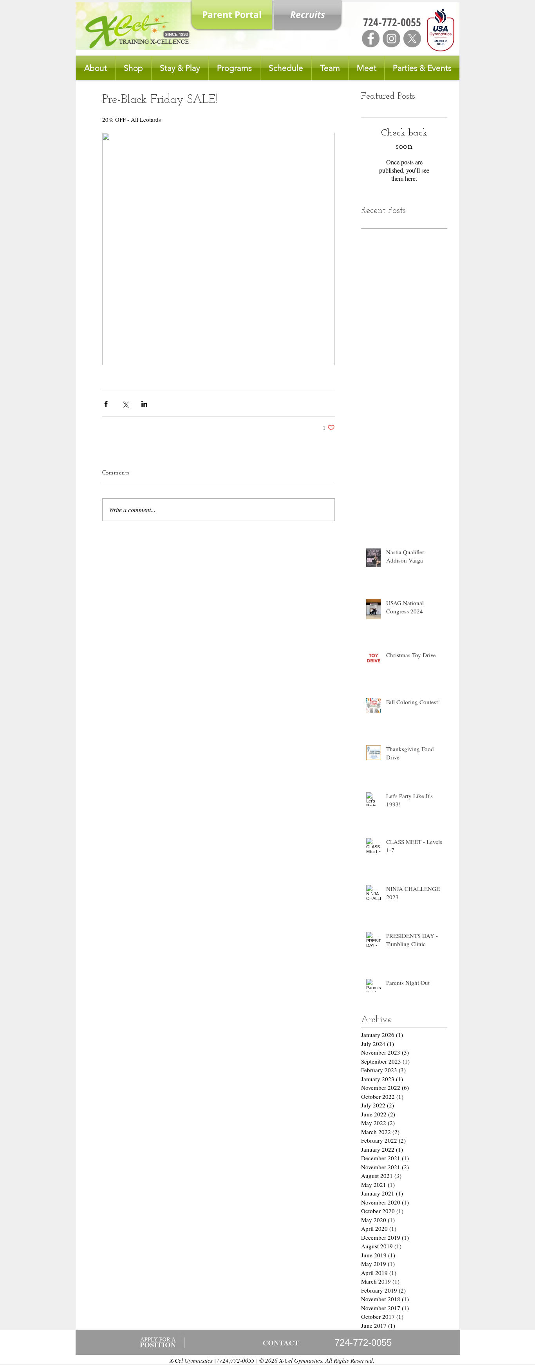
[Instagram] (391, 38)
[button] (95, 68)
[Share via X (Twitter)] (125, 404)
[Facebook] (371, 38)
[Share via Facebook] (106, 404)
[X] (412, 38)
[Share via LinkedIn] (144, 404)
